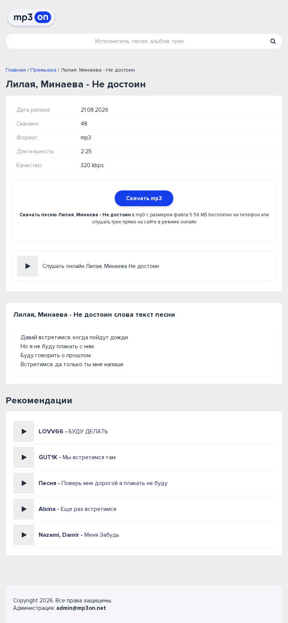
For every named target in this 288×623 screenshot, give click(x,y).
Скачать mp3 (144, 198)
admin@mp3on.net (81, 608)
